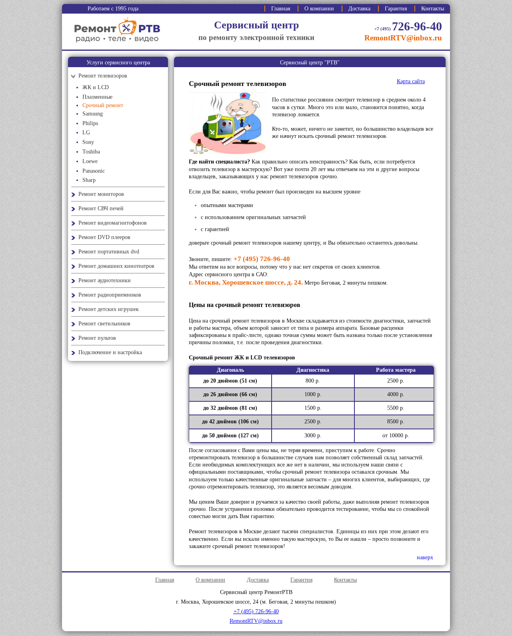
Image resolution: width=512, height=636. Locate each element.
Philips (90, 123)
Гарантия (396, 9)
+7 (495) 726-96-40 (262, 259)
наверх (425, 557)
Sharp (89, 180)
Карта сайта (411, 81)
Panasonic (93, 171)
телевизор (284, 115)
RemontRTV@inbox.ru (403, 38)
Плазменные (97, 97)
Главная (280, 9)
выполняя (367, 502)
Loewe (90, 161)
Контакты (432, 9)
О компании (319, 9)
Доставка (359, 9)
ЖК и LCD (95, 87)
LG (86, 133)
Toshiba (91, 152)
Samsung (92, 114)
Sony (88, 142)
